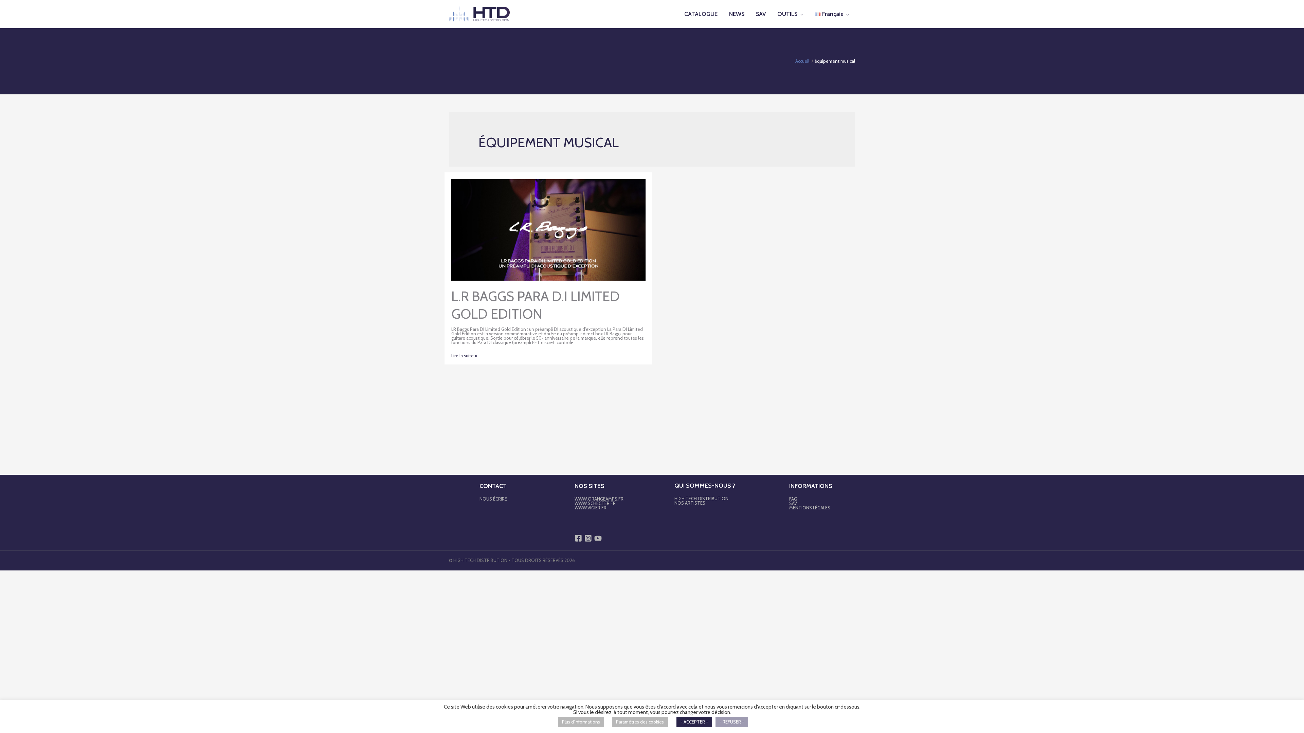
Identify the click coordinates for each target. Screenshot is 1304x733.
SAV (793, 503)
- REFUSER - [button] (732, 722)
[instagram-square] (588, 538)
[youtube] (598, 538)
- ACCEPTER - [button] (694, 722)
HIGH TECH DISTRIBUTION (701, 498)
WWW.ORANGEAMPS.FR (599, 499)
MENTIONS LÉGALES (809, 507)
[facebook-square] (579, 538)
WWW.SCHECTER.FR (595, 503)
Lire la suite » (464, 355)
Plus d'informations (581, 722)
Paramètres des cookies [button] (640, 722)
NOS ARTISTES (689, 503)
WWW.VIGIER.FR (590, 507)
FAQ (793, 499)
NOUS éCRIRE (493, 499)
